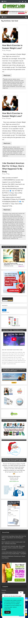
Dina (5, 50)
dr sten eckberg (10, 219)
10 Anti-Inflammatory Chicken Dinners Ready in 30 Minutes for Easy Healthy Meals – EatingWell (14, 553)
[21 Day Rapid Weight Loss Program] (14, 573)
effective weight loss (9, 222)
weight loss (5, 88)
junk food (19, 225)
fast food (22, 82)
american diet (15, 213)
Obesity (7, 86)
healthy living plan (12, 225)
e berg (8, 221)
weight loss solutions (17, 237)
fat (3, 83)
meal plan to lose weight (15, 226)
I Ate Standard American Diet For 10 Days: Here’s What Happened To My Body (13, 167)
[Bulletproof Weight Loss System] (14, 12)
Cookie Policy (7, 609)
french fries (7, 83)
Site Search (4, 305)
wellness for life (14, 238)
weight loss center (12, 232)
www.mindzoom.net (14, 481)
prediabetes (12, 86)
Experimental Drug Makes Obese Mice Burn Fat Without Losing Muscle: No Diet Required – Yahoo (14, 537)
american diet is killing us (14, 215)
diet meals (20, 218)
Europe (13, 82)
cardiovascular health (18, 80)
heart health (19, 83)
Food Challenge (11, 224)
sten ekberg (12, 231)
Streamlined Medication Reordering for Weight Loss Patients (13, 557)
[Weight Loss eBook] (14, 258)
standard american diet (8, 229)
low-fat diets (9, 85)
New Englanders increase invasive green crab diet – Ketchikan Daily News (13, 542)
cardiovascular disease (8, 80)
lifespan (4, 85)
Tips (9, 174)
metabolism (15, 85)
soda (24, 86)
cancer (18, 79)
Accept (7, 612)
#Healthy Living (7, 213)
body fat (10, 79)
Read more (7, 75)
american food (6, 216)
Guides (9, 50)
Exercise (17, 82)
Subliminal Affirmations (14, 476)
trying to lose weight (19, 231)
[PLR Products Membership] (14, 429)
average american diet (15, 216)
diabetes (9, 82)
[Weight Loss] (14, 4)
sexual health (19, 86)
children (4, 82)
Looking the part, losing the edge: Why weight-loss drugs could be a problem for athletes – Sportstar (13, 547)
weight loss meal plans (14, 235)
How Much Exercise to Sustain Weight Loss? (12, 46)
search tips (4, 312)
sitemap (7, 312)
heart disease (13, 83)
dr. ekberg (17, 219)
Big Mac (6, 79)
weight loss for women (12, 234)
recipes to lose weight (17, 228)
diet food (15, 218)
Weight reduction (6, 238)
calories (14, 79)
